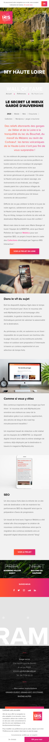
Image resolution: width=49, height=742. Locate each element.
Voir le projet (24, 552)
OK (44, 4)
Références (21, 94)
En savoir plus (28, 5)
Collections (12, 240)
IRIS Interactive (6, 17)
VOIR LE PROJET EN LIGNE (24, 251)
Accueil (9, 94)
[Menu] (44, 13)
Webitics (26, 233)
